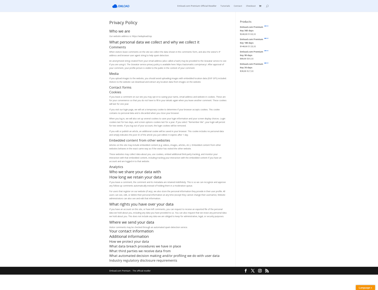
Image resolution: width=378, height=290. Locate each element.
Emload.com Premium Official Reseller (196, 6)
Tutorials (225, 6)
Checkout (251, 6)
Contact (238, 6)
